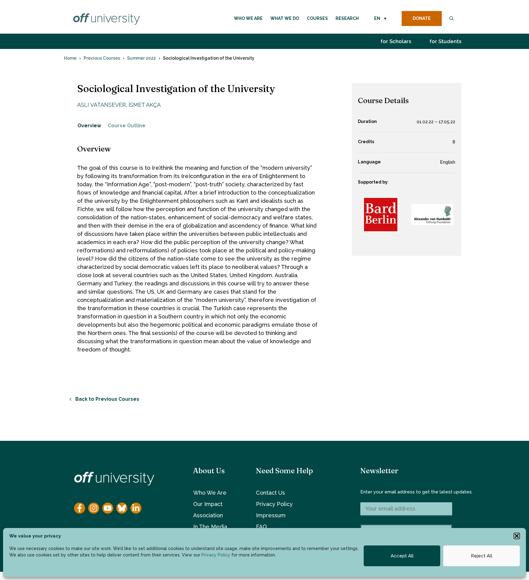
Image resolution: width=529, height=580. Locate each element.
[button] (517, 536)
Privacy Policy (215, 554)
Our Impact (208, 504)
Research (347, 18)
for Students (445, 41)
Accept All (402, 556)
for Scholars (396, 41)
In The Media (210, 526)
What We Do (284, 18)
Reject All (481, 556)
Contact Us (270, 492)
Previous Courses (102, 58)
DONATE (422, 18)
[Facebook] (79, 508)
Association (208, 515)
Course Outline (126, 125)
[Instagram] (93, 508)
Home (70, 58)
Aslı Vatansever (101, 105)
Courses (317, 18)
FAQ (261, 526)
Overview (89, 125)
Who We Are (248, 18)
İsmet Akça (145, 105)
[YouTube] (107, 508)
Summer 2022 (141, 58)
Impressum (271, 515)
